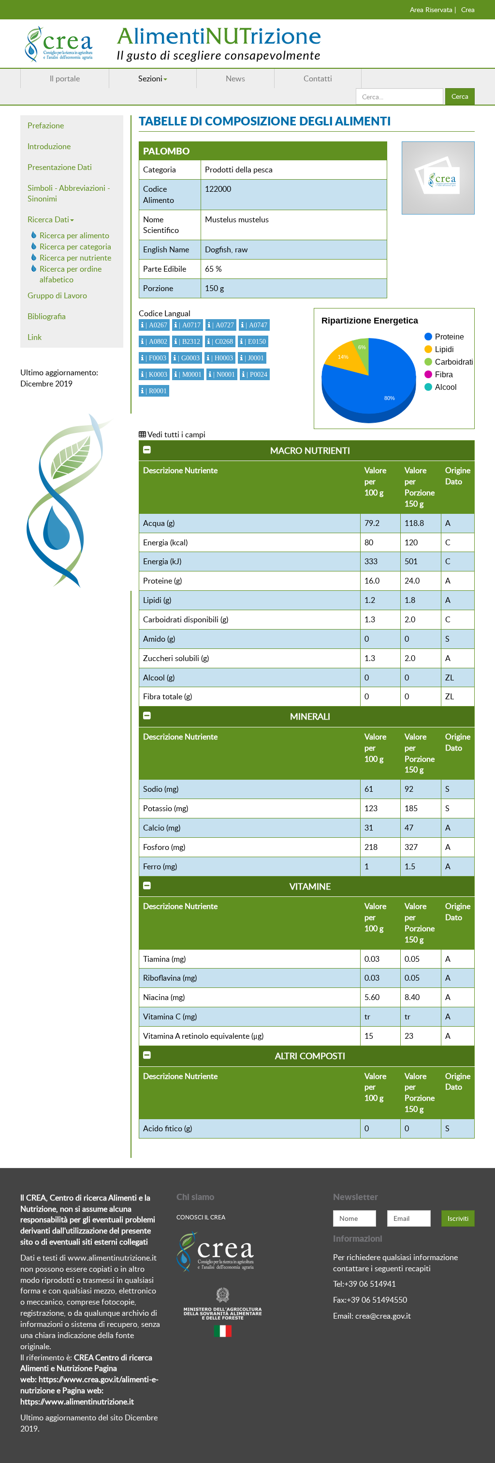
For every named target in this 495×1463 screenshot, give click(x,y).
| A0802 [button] (155, 341)
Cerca (459, 96)
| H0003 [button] (221, 357)
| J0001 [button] (253, 357)
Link (35, 337)
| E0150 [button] (254, 341)
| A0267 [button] (155, 325)
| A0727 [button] (222, 325)
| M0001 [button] (189, 374)
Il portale (65, 78)
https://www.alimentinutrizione (73, 1401)
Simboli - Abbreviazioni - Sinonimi (69, 193)
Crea (468, 9)
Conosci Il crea (200, 1217)
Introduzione (49, 146)
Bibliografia (47, 316)
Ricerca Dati (48, 219)
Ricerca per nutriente (75, 257)
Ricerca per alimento (74, 235)
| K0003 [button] (155, 374)
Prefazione (46, 125)
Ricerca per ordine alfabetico (71, 274)
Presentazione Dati (60, 167)
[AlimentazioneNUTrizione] (201, 43)
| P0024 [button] (256, 374)
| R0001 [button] (155, 390)
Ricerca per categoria (75, 246)
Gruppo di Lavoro (57, 295)
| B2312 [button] (188, 341)
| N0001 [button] (223, 374)
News (235, 78)
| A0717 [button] (189, 325)
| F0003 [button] (155, 357)
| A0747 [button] (255, 325)
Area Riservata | (433, 9)
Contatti (318, 78)
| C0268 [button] (221, 341)
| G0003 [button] (188, 357)
